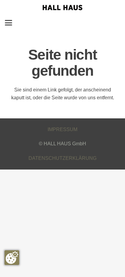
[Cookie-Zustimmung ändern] (12, 257)
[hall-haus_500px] (62, 8)
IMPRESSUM (62, 129)
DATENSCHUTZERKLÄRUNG (62, 158)
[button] (8, 22)
